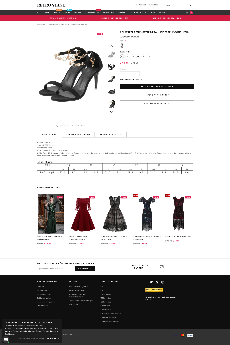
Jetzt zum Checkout (157, 95)
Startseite (41, 25)
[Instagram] (162, 282)
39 (149, 56)
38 (143, 56)
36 (133, 56)
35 (127, 56)
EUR (146, 299)
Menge (123, 69)
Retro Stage (51, 5)
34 (122, 56)
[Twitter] (151, 282)
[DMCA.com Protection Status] (154, 290)
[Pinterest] (157, 282)
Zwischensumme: (127, 79)
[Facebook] (146, 282)
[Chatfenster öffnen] (6, 339)
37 (138, 56)
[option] (63, 18)
